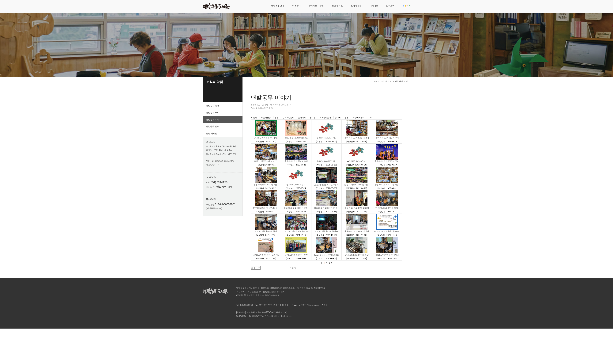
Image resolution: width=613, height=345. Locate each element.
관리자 (325, 305)
